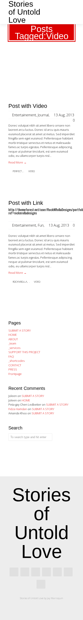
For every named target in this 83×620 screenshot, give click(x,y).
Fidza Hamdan (17, 409)
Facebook (14, 572)
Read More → (17, 162)
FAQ (11, 356)
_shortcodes (16, 361)
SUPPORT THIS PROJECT (24, 352)
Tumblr (35, 572)
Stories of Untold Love (24, 12)
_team (12, 343)
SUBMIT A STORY (19, 330)
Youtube (41, 584)
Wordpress (68, 572)
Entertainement (24, 115)
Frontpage (15, 374)
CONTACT (14, 365)
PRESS (12, 369)
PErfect (17, 171)
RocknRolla (20, 281)
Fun (41, 225)
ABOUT (13, 339)
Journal (43, 115)
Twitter (46, 572)
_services (14, 348)
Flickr (24, 572)
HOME (12, 335)
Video (31, 171)
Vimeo (57, 572)
